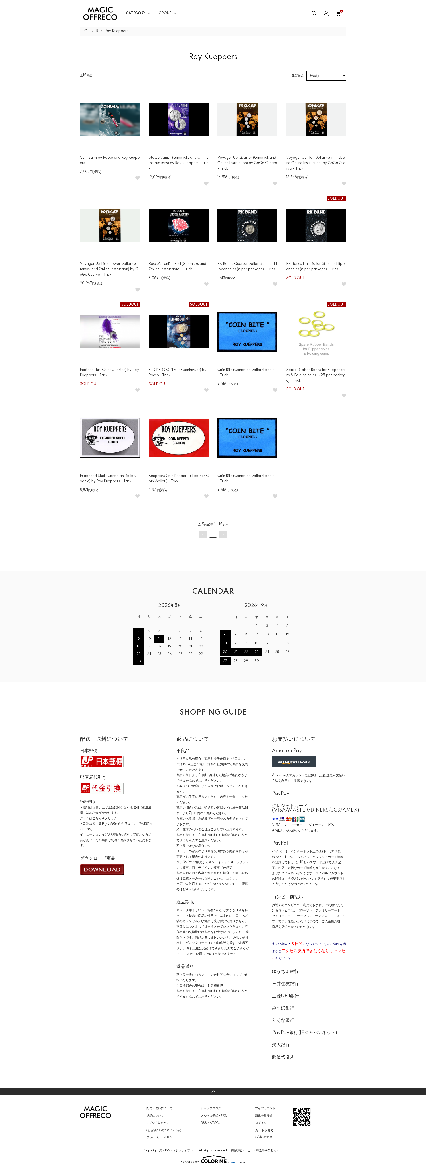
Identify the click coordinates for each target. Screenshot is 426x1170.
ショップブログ (211, 1108)
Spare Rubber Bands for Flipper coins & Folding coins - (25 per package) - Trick (316, 375)
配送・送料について (159, 1108)
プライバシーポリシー (160, 1137)
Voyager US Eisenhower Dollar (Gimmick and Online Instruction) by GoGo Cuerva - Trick (109, 269)
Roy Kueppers (116, 31)
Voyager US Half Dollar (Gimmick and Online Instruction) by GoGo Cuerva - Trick (315, 163)
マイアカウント (265, 1108)
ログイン (261, 1123)
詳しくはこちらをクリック (98, 818)
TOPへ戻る (213, 1091)
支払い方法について (159, 1123)
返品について (155, 1115)
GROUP (165, 13)
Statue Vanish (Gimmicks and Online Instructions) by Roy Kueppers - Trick (178, 163)
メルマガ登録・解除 (214, 1115)
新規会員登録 (263, 1115)
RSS (204, 1123)
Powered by (190, 1161)
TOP (86, 31)
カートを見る (264, 1130)
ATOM (215, 1123)
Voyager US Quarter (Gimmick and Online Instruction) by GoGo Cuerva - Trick (247, 163)
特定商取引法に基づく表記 (163, 1130)
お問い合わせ (263, 1136)
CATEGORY (135, 13)
